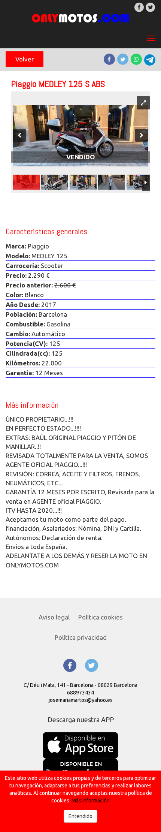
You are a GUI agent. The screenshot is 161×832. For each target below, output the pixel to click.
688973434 (80, 693)
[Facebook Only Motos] (69, 665)
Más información (91, 801)
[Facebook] (139, 7)
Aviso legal (54, 617)
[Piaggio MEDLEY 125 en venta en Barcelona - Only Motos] (80, 18)
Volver (24, 59)
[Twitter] (150, 7)
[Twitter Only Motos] (91, 665)
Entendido (80, 816)
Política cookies (100, 617)
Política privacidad (81, 637)
